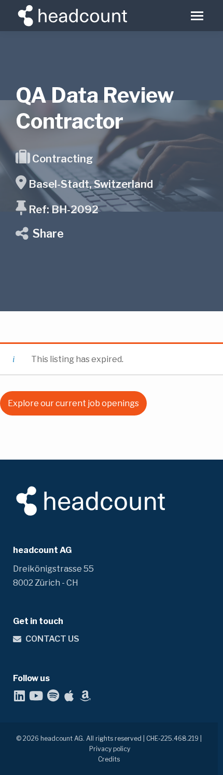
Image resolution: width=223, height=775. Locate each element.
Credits (109, 759)
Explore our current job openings (73, 403)
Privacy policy (109, 749)
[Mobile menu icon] (197, 16)
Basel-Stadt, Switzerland (91, 184)
